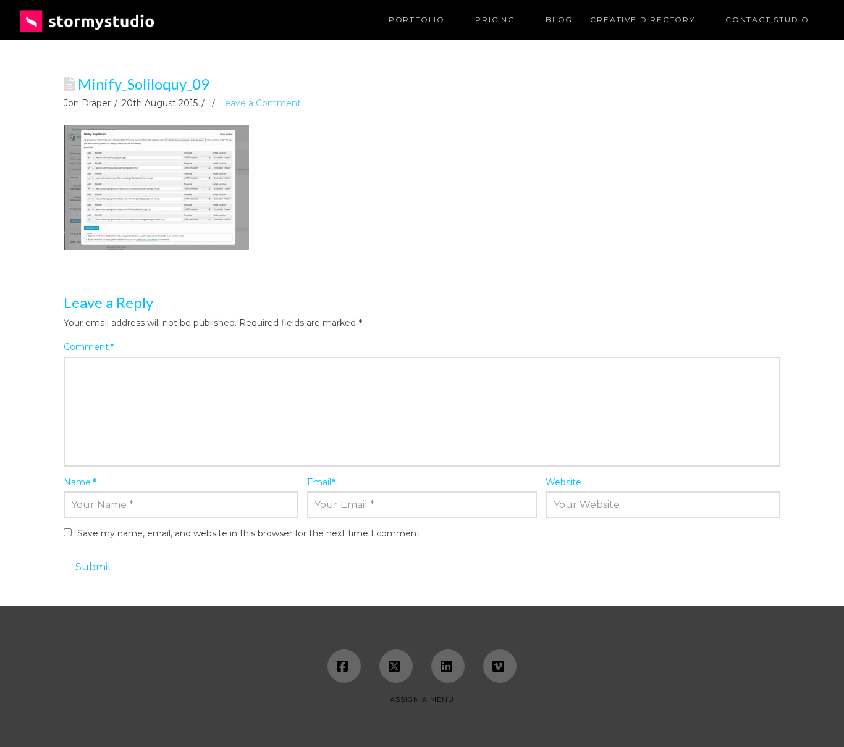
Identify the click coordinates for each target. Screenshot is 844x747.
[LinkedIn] (448, 666)
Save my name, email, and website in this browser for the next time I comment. (249, 533)
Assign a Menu (422, 699)
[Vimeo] (500, 666)
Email (321, 482)
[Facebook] (344, 666)
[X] (396, 666)
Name (80, 482)
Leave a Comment (260, 103)
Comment (89, 347)
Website (563, 482)
